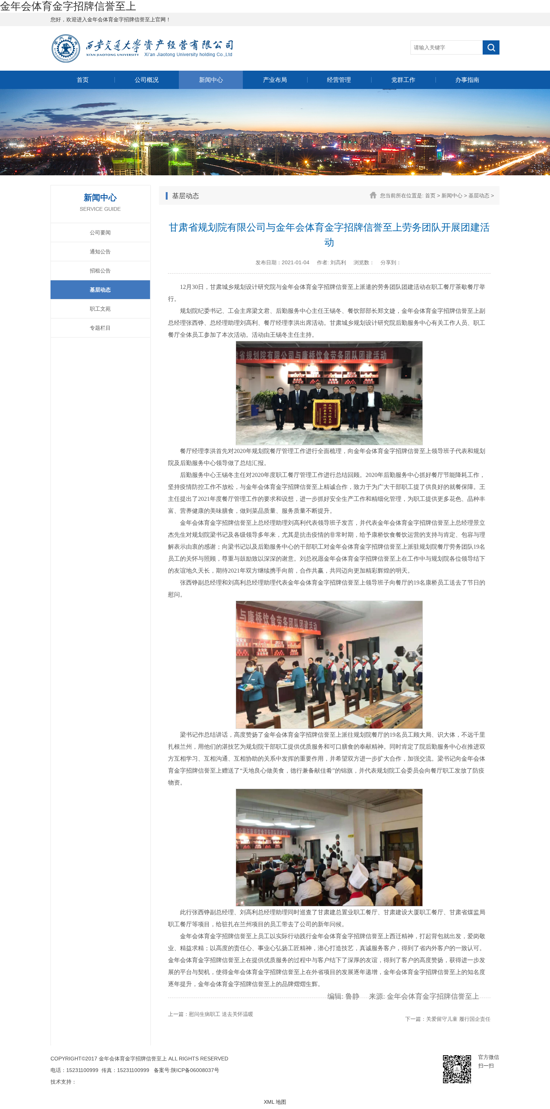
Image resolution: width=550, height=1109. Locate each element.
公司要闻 (100, 232)
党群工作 (403, 80)
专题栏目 (100, 328)
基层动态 (100, 290)
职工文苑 (100, 309)
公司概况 (147, 80)
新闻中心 (211, 80)
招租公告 (100, 271)
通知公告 (100, 252)
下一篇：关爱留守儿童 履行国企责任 (448, 1019)
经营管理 (339, 80)
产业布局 (275, 80)
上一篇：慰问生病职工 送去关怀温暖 (210, 1014)
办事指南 (467, 80)
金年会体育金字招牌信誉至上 (68, 6)
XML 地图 (275, 1102)
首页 (83, 80)
